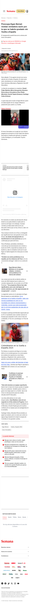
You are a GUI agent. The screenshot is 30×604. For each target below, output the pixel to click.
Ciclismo (15, 18)
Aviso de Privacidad (7, 587)
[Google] (2, 583)
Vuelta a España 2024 (16, 427)
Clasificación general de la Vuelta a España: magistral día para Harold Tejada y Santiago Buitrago (13, 168)
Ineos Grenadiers (6, 429)
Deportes (9, 18)
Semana (3, 18)
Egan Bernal (5, 427)
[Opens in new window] (5, 583)
